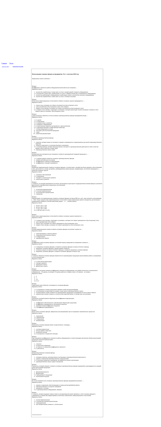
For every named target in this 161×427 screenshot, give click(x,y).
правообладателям (18, 66)
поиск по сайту (5, 66)
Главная (4, 63)
